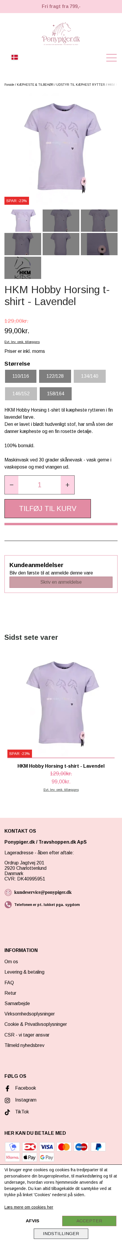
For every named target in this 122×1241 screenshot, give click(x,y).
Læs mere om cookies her (28, 1207)
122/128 (55, 376)
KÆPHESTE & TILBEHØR (35, 84)
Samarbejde (17, 1003)
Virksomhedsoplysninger (29, 1013)
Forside (9, 84)
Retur (10, 993)
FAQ (9, 982)
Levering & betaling (24, 972)
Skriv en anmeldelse (61, 582)
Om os (11, 961)
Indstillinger (61, 1233)
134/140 (89, 376)
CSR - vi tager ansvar (26, 1034)
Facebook (25, 1088)
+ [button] (67, 485)
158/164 (55, 393)
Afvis (32, 1220)
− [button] (11, 485)
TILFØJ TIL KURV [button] (47, 508)
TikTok (22, 1111)
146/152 (21, 393)
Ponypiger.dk (19, 842)
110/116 (20, 376)
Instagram (25, 1099)
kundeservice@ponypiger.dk (43, 892)
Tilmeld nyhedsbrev (24, 1045)
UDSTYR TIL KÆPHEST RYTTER (80, 84)
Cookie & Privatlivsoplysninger (35, 1024)
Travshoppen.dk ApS (63, 842)
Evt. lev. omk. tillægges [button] (22, 342)
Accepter (89, 1220)
